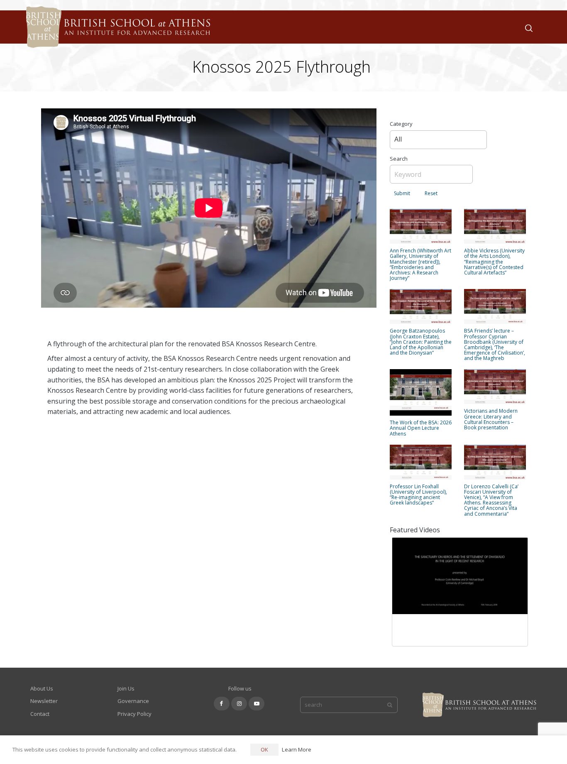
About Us (41, 688)
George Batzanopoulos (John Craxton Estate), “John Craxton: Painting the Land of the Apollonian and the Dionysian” (421, 341)
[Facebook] (222, 703)
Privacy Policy (134, 713)
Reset (431, 193)
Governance (133, 701)
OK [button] (264, 749)
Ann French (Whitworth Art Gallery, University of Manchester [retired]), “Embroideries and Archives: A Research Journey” (420, 264)
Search (399, 158)
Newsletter (44, 701)
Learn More (296, 749)
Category (401, 123)
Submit (402, 193)
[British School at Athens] (116, 37)
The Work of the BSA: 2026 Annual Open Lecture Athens (421, 428)
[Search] (527, 27)
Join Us (125, 688)
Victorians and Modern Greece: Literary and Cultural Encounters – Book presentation (491, 419)
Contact (39, 713)
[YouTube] (256, 703)
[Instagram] (239, 703)
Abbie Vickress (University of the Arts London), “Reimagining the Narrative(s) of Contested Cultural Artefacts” (494, 261)
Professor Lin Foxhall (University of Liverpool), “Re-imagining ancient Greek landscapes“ (418, 495)
